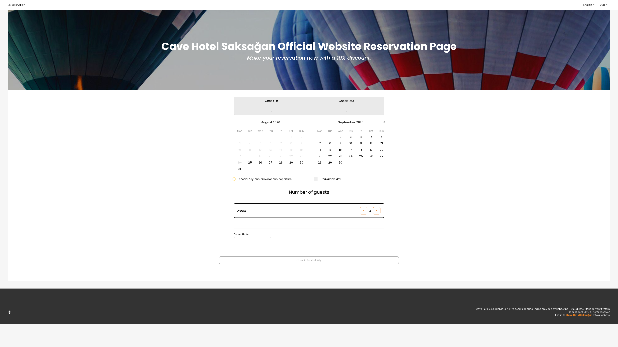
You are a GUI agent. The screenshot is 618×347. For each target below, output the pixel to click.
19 (371, 150)
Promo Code (241, 234)
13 (381, 143)
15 (330, 150)
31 (239, 169)
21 (319, 156)
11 (361, 143)
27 (270, 162)
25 (250, 162)
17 (350, 150)
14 (319, 150)
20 (381, 150)
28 (281, 162)
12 (371, 143)
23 (340, 156)
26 (260, 162)
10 (350, 143)
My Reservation (16, 4)
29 (291, 162)
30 (301, 162)
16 (340, 150)
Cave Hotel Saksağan (579, 315)
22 (330, 156)
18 (361, 150)
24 (351, 156)
